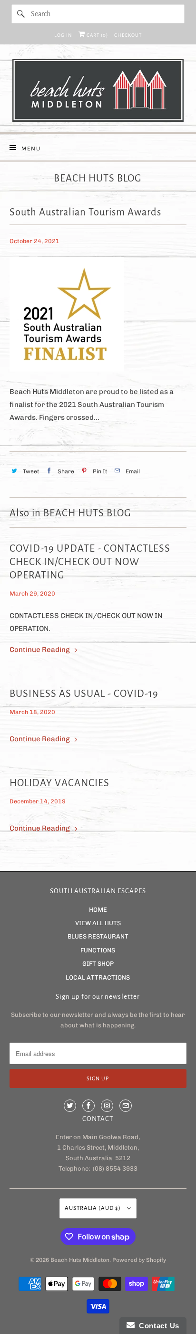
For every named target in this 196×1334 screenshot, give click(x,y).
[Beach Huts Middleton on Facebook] (88, 1105)
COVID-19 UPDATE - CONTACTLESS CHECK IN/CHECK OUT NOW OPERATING (90, 562)
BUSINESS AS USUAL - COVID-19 (84, 693)
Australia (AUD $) (93, 1208)
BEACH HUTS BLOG (98, 178)
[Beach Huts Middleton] (98, 92)
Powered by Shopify (139, 1260)
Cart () (96, 35)
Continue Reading (40, 649)
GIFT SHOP (98, 963)
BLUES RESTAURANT (98, 936)
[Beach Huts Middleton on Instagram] (107, 1105)
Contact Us (157, 1326)
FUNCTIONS (97, 950)
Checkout (128, 35)
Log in (63, 35)
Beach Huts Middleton (79, 1260)
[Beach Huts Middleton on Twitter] (70, 1105)
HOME (98, 909)
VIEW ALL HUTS (98, 923)
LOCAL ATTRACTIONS (98, 977)
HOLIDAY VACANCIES (59, 783)
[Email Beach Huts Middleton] (125, 1105)
